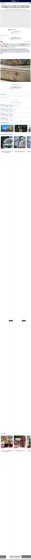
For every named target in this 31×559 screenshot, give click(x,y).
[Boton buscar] (1, 3)
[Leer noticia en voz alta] (11, 33)
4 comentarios (4, 35)
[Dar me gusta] (1, 106)
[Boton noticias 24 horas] (4, 3)
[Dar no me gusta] (3, 106)
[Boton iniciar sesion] (30, 3)
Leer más (11, 320)
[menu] (1, 1)
